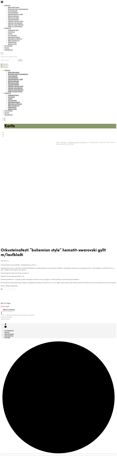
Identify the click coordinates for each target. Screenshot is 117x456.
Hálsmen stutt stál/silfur (15, 24)
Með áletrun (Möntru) (15, 39)
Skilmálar (7, 337)
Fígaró (10, 33)
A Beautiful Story (13, 30)
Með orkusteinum (13, 40)
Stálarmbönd (12, 42)
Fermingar (11, 32)
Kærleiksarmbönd (14, 37)
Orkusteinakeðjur (13, 19)
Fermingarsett (12, 11)
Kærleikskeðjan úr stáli (15, 14)
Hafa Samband (9, 334)
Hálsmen (7, 5)
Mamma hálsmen (13, 16)
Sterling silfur (12, 44)
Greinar (6, 332)
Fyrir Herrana (12, 35)
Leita (20, 60)
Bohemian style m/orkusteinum (18, 9)
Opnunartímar (8, 336)
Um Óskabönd (9, 330)
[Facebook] (1, 313)
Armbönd (7, 28)
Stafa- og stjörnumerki (15, 26)
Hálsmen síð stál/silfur (15, 23)
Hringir (6, 48)
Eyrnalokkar (8, 46)
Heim (58, 142)
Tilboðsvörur (8, 50)
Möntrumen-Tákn (13, 18)
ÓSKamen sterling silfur (15, 21)
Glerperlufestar (13, 12)
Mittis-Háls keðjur (13, 7)
